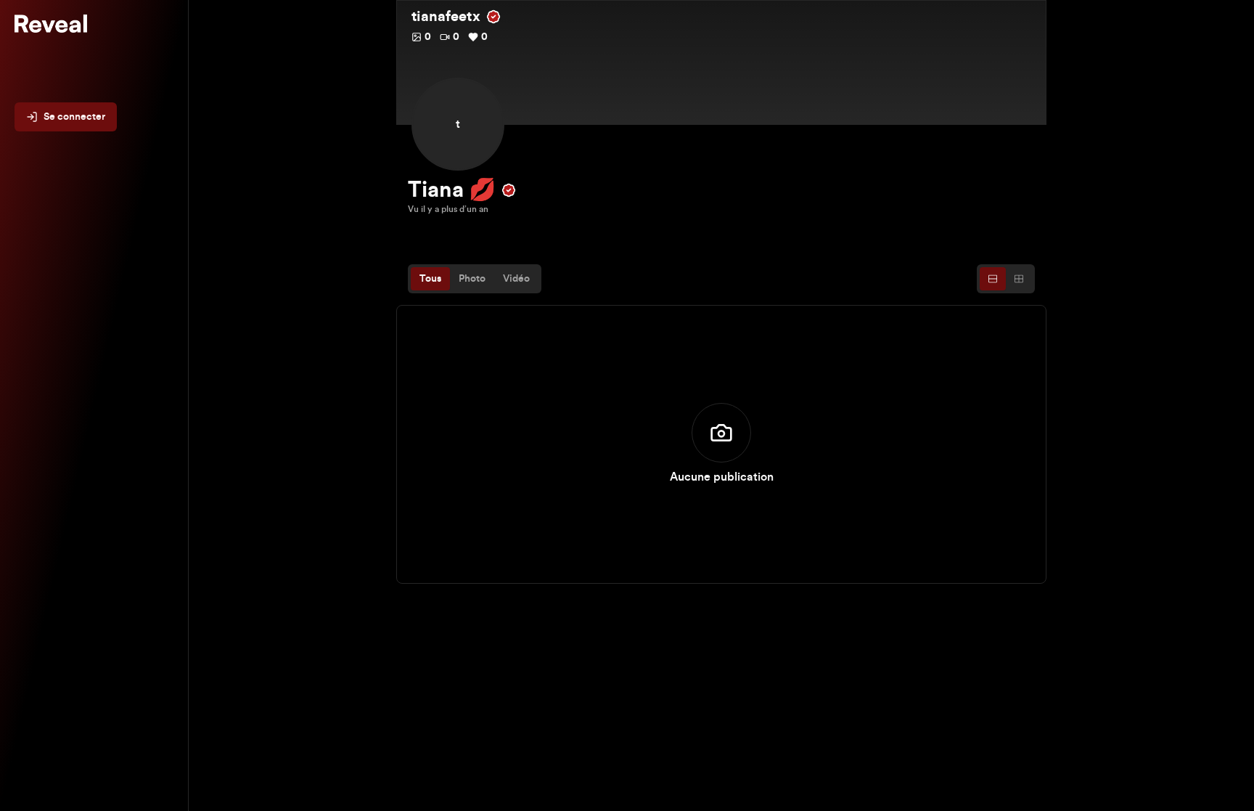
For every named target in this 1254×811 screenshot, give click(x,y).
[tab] (993, 278)
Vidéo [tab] (516, 279)
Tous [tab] (430, 279)
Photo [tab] (472, 279)
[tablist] (474, 278)
